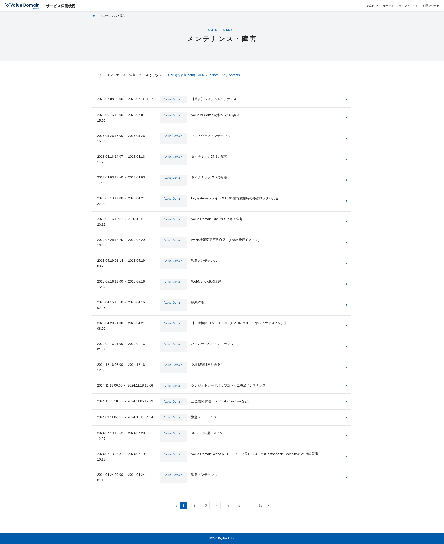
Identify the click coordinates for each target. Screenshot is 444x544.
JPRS (202, 75)
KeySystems (231, 75)
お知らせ (372, 5)
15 (260, 505)
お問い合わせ (431, 5)
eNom (214, 75)
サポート (388, 5)
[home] (93, 15)
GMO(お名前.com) (181, 75)
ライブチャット (408, 5)
